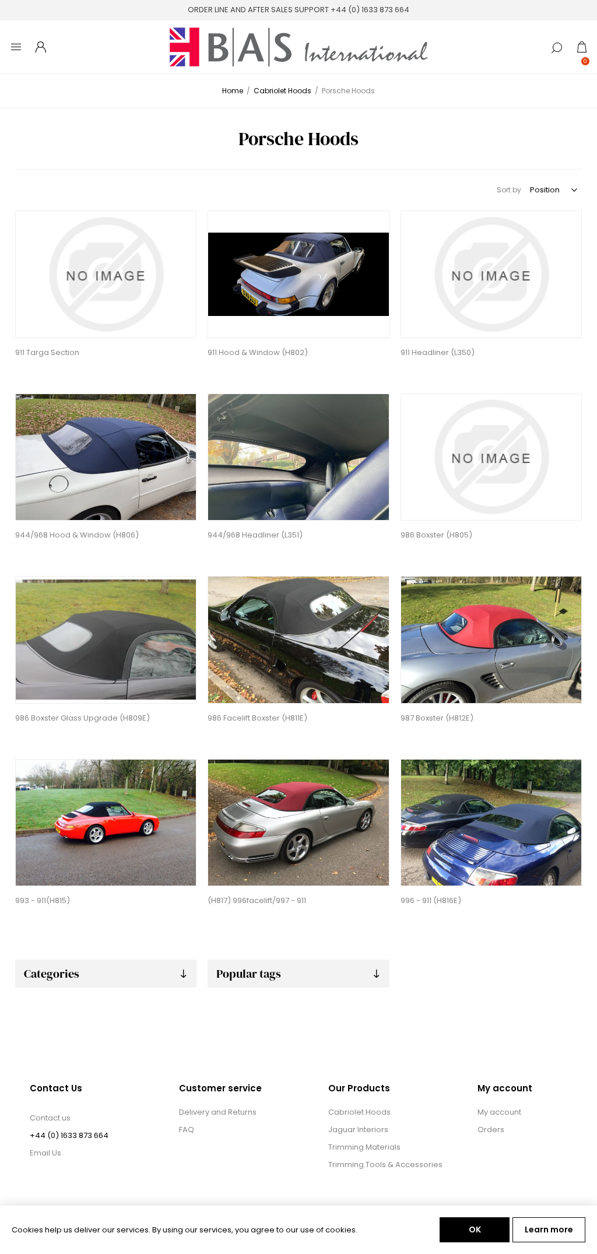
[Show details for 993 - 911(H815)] (106, 823)
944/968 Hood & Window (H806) (77, 534)
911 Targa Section (47, 352)
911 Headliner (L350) (438, 352)
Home (232, 91)
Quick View (25, 222)
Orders (490, 1129)
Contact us (50, 1117)
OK (475, 1229)
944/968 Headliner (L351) (255, 534)
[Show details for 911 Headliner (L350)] (491, 274)
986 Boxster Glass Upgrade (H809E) (82, 717)
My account (499, 1112)
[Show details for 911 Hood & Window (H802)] (298, 274)
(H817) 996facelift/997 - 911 (257, 900)
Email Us (45, 1152)
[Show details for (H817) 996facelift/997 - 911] (298, 823)
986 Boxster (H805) (436, 534)
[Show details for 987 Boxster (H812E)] (491, 640)
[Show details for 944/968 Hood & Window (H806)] (106, 457)
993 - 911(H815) (42, 900)
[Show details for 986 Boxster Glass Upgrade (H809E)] (106, 640)
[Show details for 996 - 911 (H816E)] (491, 823)
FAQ (186, 1129)
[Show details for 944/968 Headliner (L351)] (298, 457)
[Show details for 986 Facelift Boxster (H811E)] (298, 640)
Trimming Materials (364, 1147)
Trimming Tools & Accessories (385, 1164)
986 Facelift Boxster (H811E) (257, 717)
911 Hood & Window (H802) (258, 352)
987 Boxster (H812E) (437, 717)
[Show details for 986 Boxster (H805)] (491, 457)
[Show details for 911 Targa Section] (106, 274)
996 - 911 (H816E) (431, 900)
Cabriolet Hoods (359, 1112)
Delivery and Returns (218, 1112)
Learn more (549, 1229)
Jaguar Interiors (358, 1129)
